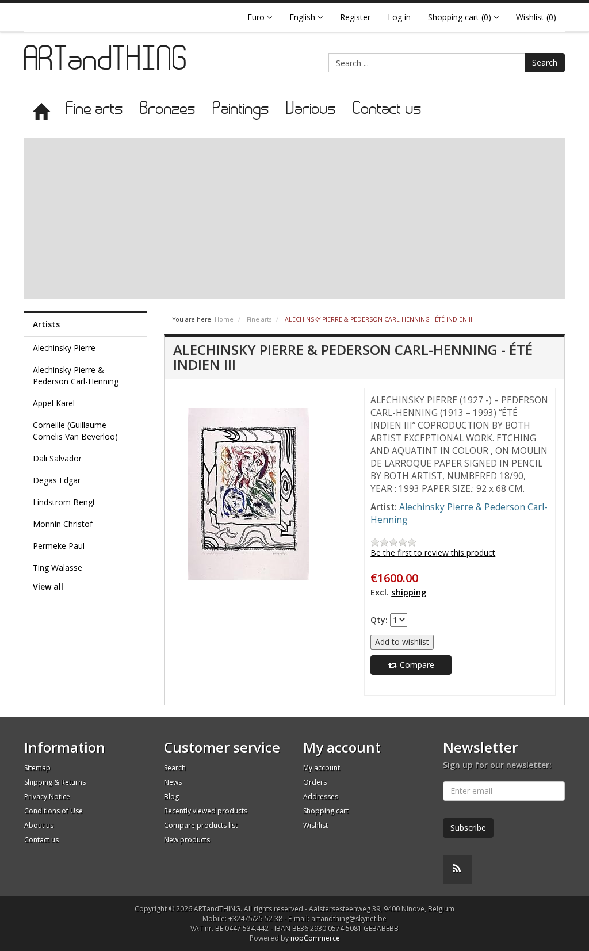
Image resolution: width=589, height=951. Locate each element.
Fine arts (94, 110)
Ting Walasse (57, 567)
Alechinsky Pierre (64, 347)
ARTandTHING (106, 62)
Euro (257, 17)
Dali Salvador (57, 458)
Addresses (320, 796)
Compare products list (201, 825)
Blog (171, 796)
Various (311, 110)
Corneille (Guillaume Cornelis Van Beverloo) (75, 430)
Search (544, 62)
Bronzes (168, 110)
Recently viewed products (205, 811)
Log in (399, 17)
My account (321, 768)
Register (355, 17)
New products (187, 840)
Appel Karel (54, 403)
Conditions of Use (53, 811)
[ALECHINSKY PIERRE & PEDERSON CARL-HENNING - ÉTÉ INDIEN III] (248, 493)
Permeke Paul (59, 545)
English (303, 17)
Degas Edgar (57, 480)
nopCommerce (315, 938)
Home (224, 319)
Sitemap (37, 768)
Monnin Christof (63, 523)
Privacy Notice (47, 796)
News (173, 782)
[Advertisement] (294, 218)
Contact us (387, 110)
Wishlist (315, 825)
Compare (415, 664)
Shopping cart (326, 811)
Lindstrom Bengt (64, 501)
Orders (315, 782)
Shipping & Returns (55, 782)
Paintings (241, 110)
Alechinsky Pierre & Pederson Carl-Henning (75, 375)
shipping (409, 592)
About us (38, 825)
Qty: (379, 619)
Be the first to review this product (432, 552)
